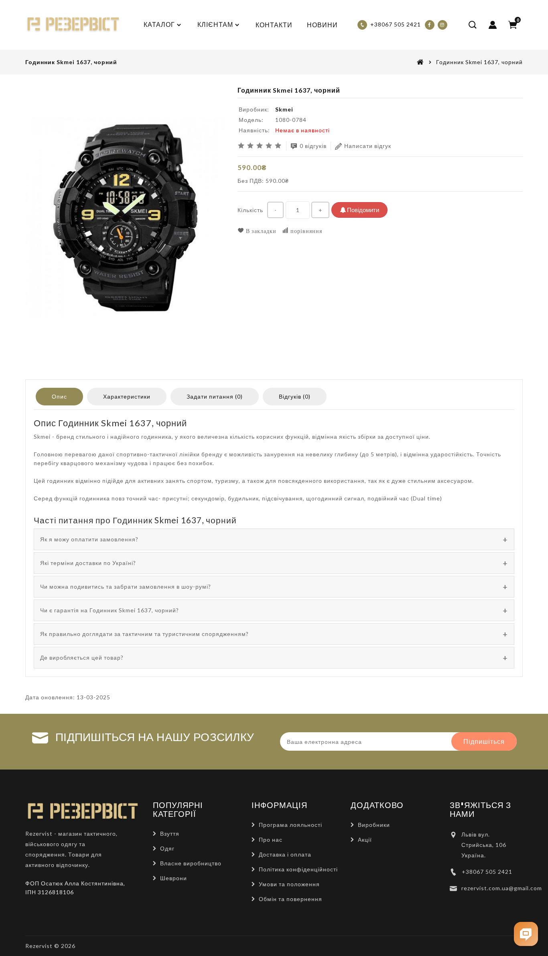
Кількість (250, 210)
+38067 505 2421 (487, 871)
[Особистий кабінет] (493, 25)
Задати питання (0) (215, 396)
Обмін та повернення (290, 898)
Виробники (374, 824)
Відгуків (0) (295, 396)
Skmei (284, 109)
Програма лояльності (290, 824)
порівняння (305, 230)
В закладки (260, 230)
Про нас (270, 839)
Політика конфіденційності (298, 869)
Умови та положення (289, 884)
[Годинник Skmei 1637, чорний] (125, 218)
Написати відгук (367, 145)
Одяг (167, 848)
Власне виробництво (190, 863)
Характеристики (126, 396)
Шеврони (173, 878)
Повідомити (362, 209)
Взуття (169, 833)
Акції (365, 839)
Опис (59, 396)
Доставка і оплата (285, 854)
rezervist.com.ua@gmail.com (501, 888)
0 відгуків (313, 145)
